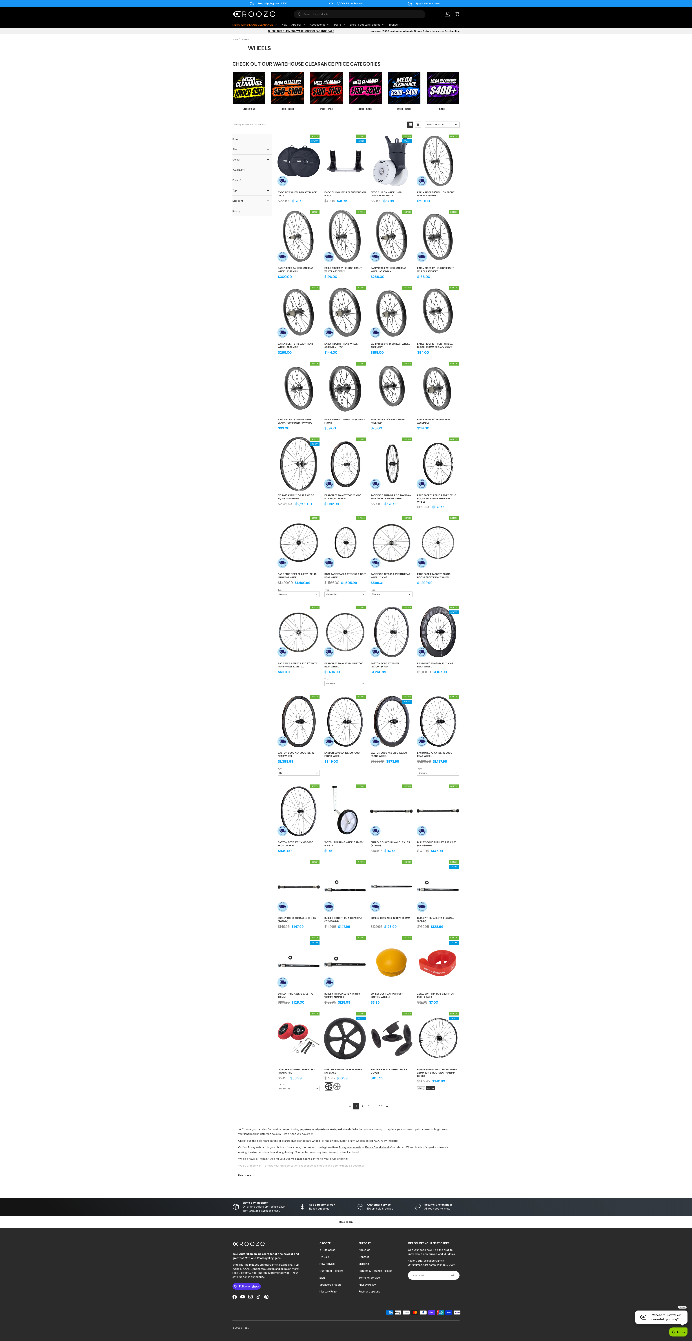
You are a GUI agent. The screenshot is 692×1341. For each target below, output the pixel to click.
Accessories (317, 25)
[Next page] (387, 1106)
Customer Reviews (331, 1271)
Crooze (244, 1328)
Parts (337, 25)
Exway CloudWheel (377, 1147)
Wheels (245, 39)
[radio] (329, 1086)
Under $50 (249, 109)
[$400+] (443, 88)
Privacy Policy (367, 1285)
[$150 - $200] (365, 88)
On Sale (324, 1257)
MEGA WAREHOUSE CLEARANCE (252, 25)
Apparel (296, 25)
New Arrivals (327, 1264)
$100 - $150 (326, 109)
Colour (281, 1084)
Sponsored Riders (330, 1285)
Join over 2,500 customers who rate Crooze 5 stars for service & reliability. (415, 31)
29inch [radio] (421, 1088)
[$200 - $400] (404, 88)
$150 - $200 (365, 109)
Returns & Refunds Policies (375, 1271)
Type (280, 590)
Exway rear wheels (350, 1147)
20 (381, 1106)
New (284, 25)
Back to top (346, 1221)
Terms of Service (369, 1278)
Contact (364, 1257)
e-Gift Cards (327, 1250)
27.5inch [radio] (430, 1088)
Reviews (354, 3)
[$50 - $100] (287, 88)
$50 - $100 (287, 109)
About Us (364, 1250)
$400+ (443, 109)
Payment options (369, 1291)
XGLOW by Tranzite (386, 1141)
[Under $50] (249, 88)
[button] (457, 14)
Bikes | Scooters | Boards (365, 25)
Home (235, 39)
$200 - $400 (404, 109)
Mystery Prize (328, 1291)
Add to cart (298, 184)
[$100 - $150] (326, 88)
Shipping (364, 1264)
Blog (322, 1278)
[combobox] (359, 14)
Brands (393, 25)
